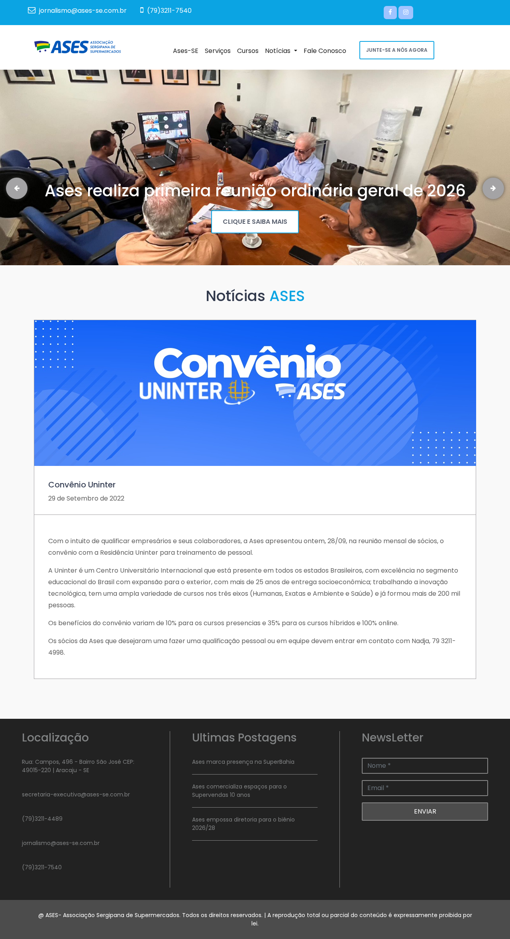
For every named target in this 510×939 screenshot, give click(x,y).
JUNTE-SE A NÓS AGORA (397, 50)
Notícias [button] (282, 50)
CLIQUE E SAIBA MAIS (255, 221)
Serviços (219, 50)
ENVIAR (425, 811)
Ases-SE (187, 50)
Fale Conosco (326, 50)
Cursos (249, 50)
